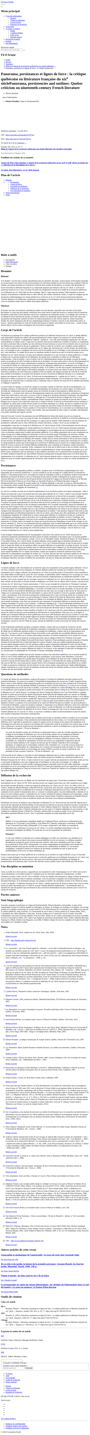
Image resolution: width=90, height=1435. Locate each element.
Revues (13, 18)
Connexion (10, 27)
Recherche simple (7, 47)
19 (6, 633)
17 (42, 593)
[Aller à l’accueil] (7, 2)
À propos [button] (9, 29)
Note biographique (12, 193)
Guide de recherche (13, 1380)
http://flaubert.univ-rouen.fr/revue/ (23, 940)
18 (55, 603)
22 (36, 696)
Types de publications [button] (14, 16)
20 (62, 651)
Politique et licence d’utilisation (17, 1428)
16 (24, 577)
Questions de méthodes (18, 186)
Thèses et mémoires (17, 20)
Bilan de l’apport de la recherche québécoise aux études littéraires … (31, 66)
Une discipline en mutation (20, 191)
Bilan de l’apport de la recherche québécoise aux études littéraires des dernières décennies (36, 149)
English (8, 41)
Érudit (12, 31)
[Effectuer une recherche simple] (2, 4)
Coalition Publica (16, 33)
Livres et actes (15, 22)
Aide (7, 1376)
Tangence (9, 64)
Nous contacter (11, 1382)
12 (42, 507)
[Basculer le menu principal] (2, 6)
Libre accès (14, 35)
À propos (16, 29)
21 (66, 685)
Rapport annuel (16, 37)
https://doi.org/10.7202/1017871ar (18, 139)
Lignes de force (16, 184)
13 (15, 523)
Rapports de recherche (18, 24)
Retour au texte (11, 936)
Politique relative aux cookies (16, 1426)
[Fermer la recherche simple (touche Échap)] (4, 4)
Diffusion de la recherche (19, 189)
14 (65, 547)
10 (38, 483)
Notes (8, 195)
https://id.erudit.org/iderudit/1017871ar (20, 135)
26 (43, 851)
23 (48, 701)
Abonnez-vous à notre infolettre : (15, 1366)
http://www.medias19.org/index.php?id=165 (27, 1241)
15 (40, 554)
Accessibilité (10, 1378)
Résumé (9, 180)
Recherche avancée (13, 39)
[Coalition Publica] (8, 1419)
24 (53, 751)
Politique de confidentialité (15, 1424)
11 (37, 487)
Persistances (14, 182)
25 (70, 807)
